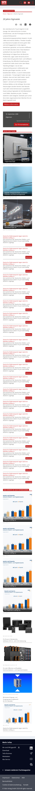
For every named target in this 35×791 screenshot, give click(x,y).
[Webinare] (31, 765)
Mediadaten (6, 756)
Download (5, 750)
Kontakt (25, 785)
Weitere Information (11, 104)
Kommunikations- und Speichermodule (15, 670)
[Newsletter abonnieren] (31, 754)
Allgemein (10, 14)
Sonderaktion (9, 11)
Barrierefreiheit (7, 781)
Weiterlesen (29, 245)
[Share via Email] (21, 24)
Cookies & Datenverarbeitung (11, 785)
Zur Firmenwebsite (21, 125)
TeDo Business (7, 753)
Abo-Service (6, 759)
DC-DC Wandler (8, 701)
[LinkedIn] (31, 748)
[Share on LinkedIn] (25, 24)
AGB (23, 778)
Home (4, 14)
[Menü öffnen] (33, 3)
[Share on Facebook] (30, 24)
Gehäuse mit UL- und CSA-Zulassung (14, 641)
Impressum (6, 778)
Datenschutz (16, 778)
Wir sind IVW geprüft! (9, 747)
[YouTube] (31, 759)
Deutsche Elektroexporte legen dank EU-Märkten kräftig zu (15, 237)
